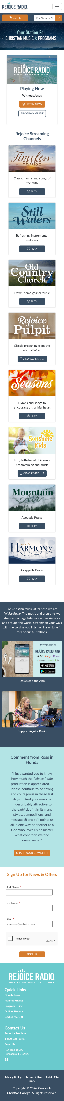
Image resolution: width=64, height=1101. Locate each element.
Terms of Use (34, 1077)
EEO (32, 1081)
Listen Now (34, 104)
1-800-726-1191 (15, 1038)
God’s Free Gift (14, 1017)
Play (33, 191)
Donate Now (12, 995)
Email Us (10, 1044)
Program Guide (32, 113)
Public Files (53, 1077)
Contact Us (15, 1028)
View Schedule (33, 358)
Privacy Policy (13, 1077)
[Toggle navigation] (57, 6)
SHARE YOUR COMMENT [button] (32, 853)
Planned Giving (14, 1000)
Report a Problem (15, 1033)
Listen (16, 18)
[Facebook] (6, 1060)
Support (32, 731)
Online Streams (14, 1011)
